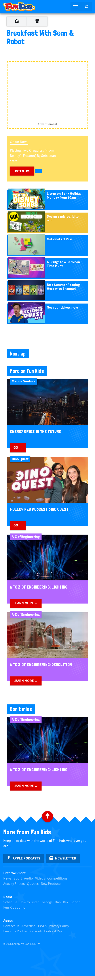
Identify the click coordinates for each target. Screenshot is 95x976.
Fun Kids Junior (15, 907)
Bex (65, 902)
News (7, 878)
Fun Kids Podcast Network (22, 931)
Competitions (57, 878)
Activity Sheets (14, 884)
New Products (51, 884)
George (47, 902)
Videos (40, 878)
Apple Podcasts (26, 858)
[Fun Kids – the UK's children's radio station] (23, 6)
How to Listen (29, 902)
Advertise (28, 926)
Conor (75, 902)
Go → (17, 447)
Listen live (21, 171)
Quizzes (33, 884)
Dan (58, 902)
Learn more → (25, 603)
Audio (28, 878)
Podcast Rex (53, 931)
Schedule (10, 902)
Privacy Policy (59, 926)
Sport (17, 878)
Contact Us (11, 926)
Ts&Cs (42, 926)
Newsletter (65, 858)
